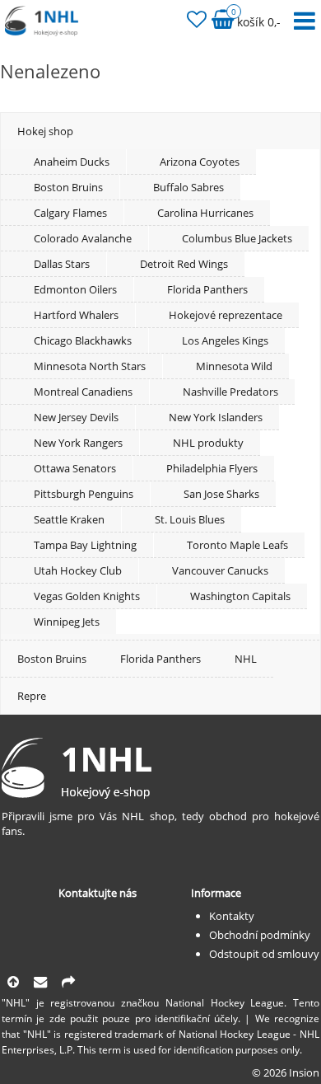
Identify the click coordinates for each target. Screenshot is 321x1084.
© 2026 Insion (285, 1072)
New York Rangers (78, 442)
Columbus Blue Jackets (237, 238)
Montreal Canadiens (83, 391)
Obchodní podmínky (259, 934)
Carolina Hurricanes (205, 212)
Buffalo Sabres (188, 187)
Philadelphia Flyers (212, 468)
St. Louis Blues (190, 519)
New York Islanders (216, 417)
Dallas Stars (62, 263)
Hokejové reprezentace (225, 314)
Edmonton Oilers (75, 289)
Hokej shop (45, 131)
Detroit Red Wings (184, 263)
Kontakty (231, 915)
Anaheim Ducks (71, 161)
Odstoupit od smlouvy (264, 953)
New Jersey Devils (76, 417)
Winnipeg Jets (67, 621)
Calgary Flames (70, 212)
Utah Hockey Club (78, 570)
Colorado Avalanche (83, 238)
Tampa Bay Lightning (85, 544)
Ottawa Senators (75, 468)
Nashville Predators (230, 391)
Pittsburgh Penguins (83, 493)
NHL (246, 658)
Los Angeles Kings (225, 340)
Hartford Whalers (76, 314)
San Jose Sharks (221, 493)
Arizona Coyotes (200, 161)
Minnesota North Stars (90, 366)
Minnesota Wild (234, 366)
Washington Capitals (240, 596)
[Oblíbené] (197, 22)
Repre (31, 695)
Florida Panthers (207, 289)
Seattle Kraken (69, 519)
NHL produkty (208, 442)
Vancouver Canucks (220, 570)
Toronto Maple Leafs (237, 544)
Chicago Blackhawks (83, 340)
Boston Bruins (68, 187)
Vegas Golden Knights (87, 596)
